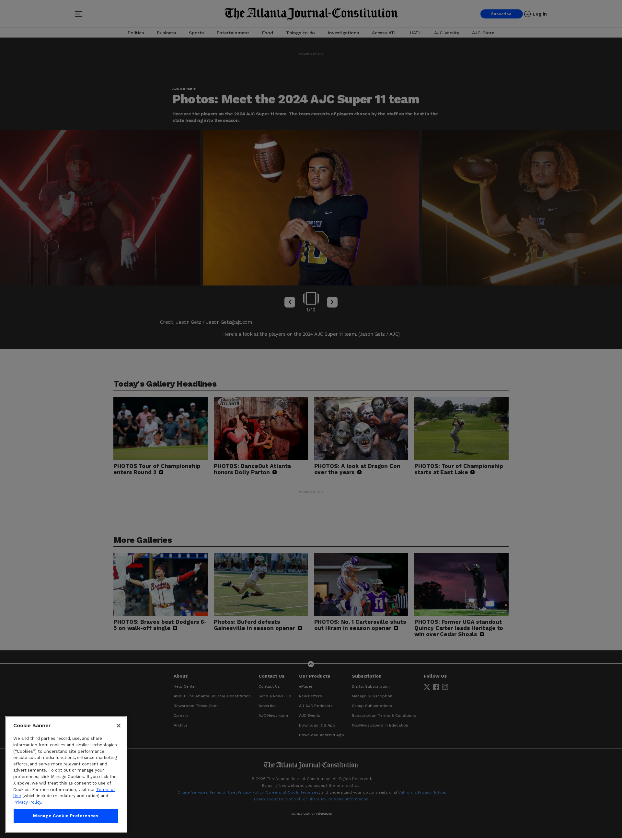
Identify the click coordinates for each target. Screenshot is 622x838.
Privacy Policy (27, 802)
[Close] (118, 725)
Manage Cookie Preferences (65, 815)
